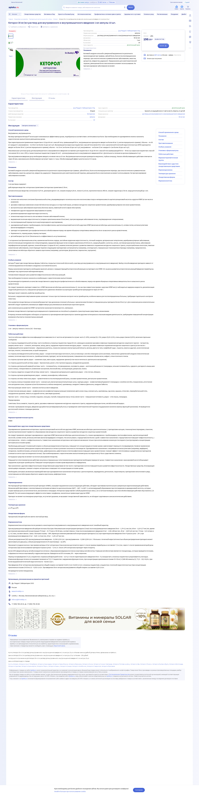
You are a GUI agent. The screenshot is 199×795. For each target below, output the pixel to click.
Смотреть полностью (29, 125)
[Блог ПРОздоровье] (190, 26)
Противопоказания (165, 143)
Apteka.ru (33, 670)
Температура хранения (166, 173)
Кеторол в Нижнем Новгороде (102, 664)
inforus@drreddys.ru (19, 599)
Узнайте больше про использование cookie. (70, 791)
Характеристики (18, 98)
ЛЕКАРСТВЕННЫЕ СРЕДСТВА (21, 19)
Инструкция (37, 98)
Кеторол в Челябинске (79, 666)
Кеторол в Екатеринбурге (160, 664)
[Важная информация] (190, 37)
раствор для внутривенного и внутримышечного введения (163, 114)
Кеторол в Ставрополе (94, 666)
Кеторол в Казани (53, 666)
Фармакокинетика (165, 181)
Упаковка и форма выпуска (168, 150)
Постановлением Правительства (119, 674)
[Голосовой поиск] (124, 7)
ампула (92, 117)
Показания (162, 136)
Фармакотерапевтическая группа (168, 159)
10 (94, 120)
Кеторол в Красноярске (28, 666)
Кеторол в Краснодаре (45, 664)
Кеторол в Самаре (66, 666)
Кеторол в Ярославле (108, 666)
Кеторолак (91, 114)
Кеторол (55, 19)
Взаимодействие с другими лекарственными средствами (169, 165)
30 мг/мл (182, 117)
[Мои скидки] (190, 20)
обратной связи (59, 646)
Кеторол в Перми (42, 666)
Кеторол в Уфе (135, 664)
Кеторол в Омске (87, 664)
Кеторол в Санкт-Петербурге (28, 664)
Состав (161, 139)
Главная (10, 19)
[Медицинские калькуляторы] (190, 31)
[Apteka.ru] (15, 7)
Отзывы (52, 98)
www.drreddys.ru (18, 591)
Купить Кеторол (13, 664)
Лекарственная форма (166, 177)
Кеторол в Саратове (14, 666)
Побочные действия (165, 154)
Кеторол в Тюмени (146, 664)
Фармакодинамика (165, 170)
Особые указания (164, 147)
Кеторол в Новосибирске (60, 664)
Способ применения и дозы (168, 132)
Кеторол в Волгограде (176, 664)
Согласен (139, 790)
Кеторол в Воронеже (75, 664)
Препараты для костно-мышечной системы (40, 19)
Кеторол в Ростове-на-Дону (121, 664)
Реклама (182, 609)
